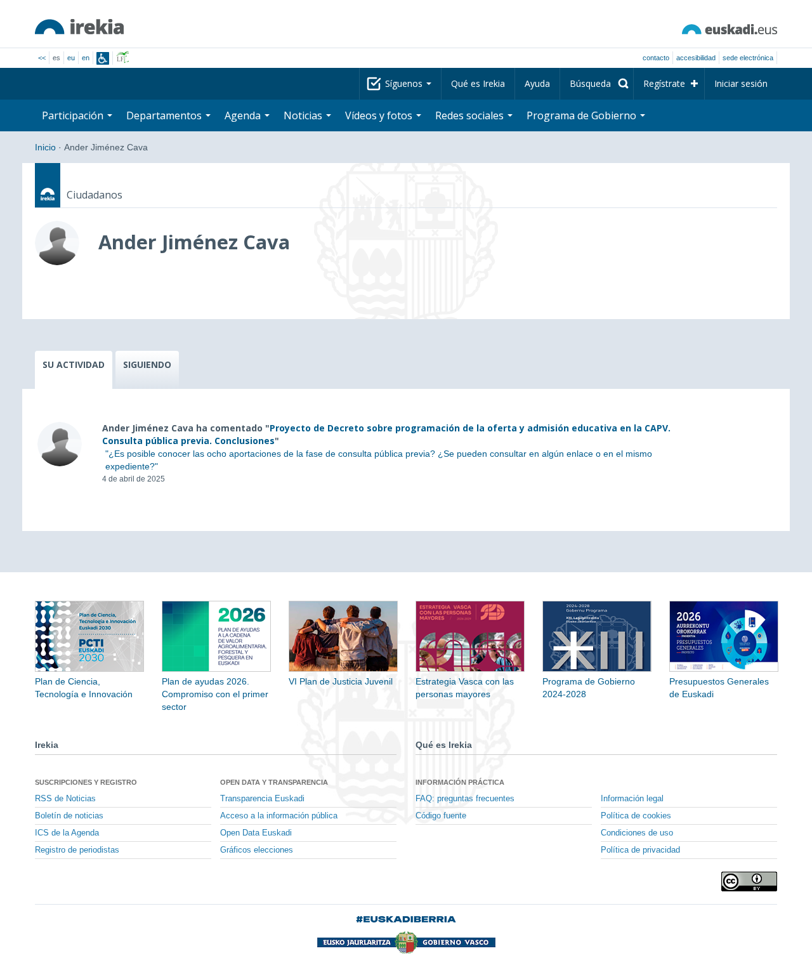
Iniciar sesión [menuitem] (741, 83)
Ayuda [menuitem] (537, 83)
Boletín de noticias (69, 815)
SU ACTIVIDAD (74, 364)
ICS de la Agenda (67, 833)
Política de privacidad (640, 850)
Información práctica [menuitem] (460, 782)
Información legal (632, 798)
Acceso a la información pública (278, 815)
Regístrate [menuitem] (664, 83)
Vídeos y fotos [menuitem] (380, 115)
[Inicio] (79, 26)
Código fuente (441, 815)
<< (42, 58)
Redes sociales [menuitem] (470, 115)
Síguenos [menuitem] (405, 83)
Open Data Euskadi (256, 833)
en (85, 58)
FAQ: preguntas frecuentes (465, 798)
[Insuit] (102, 58)
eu (71, 58)
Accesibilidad (696, 58)
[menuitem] (596, 84)
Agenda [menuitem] (244, 115)
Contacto (656, 58)
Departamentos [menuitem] (165, 115)
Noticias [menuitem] (304, 115)
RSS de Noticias (65, 798)
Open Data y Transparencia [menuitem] (274, 782)
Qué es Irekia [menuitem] (478, 83)
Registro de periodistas (77, 850)
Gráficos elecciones (256, 850)
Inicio (45, 147)
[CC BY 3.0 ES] (749, 881)
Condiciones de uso (637, 833)
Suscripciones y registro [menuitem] (86, 782)
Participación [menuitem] (74, 115)
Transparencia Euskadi (262, 798)
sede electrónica (748, 58)
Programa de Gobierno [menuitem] (583, 115)
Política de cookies (636, 815)
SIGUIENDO (147, 364)
